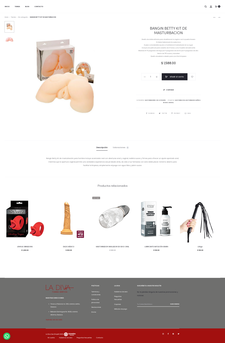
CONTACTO (38, 7)
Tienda (13, 17)
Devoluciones (96, 307)
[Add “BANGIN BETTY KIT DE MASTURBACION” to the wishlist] (192, 76)
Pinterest (177, 113)
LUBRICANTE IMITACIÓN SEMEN (156, 246)
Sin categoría (23, 17)
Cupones (117, 304)
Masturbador (190, 100)
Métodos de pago (120, 309)
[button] (144, 76)
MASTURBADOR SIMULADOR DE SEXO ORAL (112, 246)
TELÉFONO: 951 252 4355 (54, 320)
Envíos (93, 312)
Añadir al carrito (176, 77)
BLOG (27, 7)
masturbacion (180, 100)
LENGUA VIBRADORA (25, 246)
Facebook (151, 113)
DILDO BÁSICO (68, 246)
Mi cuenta (51, 338)
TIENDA (17, 7)
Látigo (200, 246)
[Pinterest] (173, 334)
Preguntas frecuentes (84, 338)
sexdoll (171, 102)
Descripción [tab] (102, 147)
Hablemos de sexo (121, 292)
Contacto (99, 338)
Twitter (164, 113)
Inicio (6, 17)
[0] (216, 6)
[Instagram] (163, 334)
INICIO (7, 7)
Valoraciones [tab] (120, 147)
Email (189, 113)
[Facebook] (168, 334)
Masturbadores (150, 100)
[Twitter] (178, 334)
